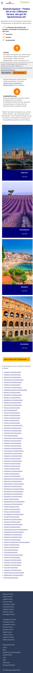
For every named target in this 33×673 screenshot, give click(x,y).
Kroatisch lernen (8, 612)
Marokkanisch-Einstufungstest (14, 489)
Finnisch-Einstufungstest (12, 423)
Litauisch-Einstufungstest (12, 476)
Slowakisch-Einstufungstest (13, 534)
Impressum (6, 662)
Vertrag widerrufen (9, 665)
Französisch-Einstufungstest (13, 425)
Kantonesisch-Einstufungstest (13, 451)
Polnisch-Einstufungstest (12, 512)
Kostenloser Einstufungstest (12, 652)
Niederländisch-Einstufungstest (14, 501)
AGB (4, 660)
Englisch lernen (8, 599)
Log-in (5, 647)
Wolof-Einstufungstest (11, 577)
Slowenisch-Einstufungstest (13, 537)
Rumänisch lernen (8, 622)
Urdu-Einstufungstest (11, 567)
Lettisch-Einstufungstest (12, 468)
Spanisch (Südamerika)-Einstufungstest (17, 542)
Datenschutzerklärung (8, 70)
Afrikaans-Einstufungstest (12, 374)
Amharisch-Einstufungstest (12, 382)
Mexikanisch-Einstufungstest (13, 494)
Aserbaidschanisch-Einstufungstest (15, 390)
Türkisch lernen (8, 634)
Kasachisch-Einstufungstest (13, 453)
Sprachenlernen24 (9, 645)
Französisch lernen (9, 604)
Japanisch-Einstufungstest (12, 446)
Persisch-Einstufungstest (12, 509)
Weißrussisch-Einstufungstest (13, 575)
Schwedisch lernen (9, 624)
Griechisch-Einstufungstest (13, 430)
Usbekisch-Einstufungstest (12, 570)
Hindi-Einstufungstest (11, 435)
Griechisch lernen (8, 607)
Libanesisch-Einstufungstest (13, 471)
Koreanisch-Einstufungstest (13, 461)
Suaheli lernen (7, 632)
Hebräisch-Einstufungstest (12, 433)
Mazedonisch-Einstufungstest (13, 491)
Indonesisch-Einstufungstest (13, 438)
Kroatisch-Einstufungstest (12, 463)
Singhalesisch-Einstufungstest (14, 532)
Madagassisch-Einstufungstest (14, 479)
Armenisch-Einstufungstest (12, 387)
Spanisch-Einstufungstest (12, 539)
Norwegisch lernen (9, 614)
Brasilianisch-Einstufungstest (13, 400)
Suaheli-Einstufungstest (11, 545)
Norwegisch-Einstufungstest (13, 504)
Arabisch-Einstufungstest (12, 385)
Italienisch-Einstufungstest (12, 443)
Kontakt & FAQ (7, 655)
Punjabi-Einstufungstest (11, 517)
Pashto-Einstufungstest (11, 506)
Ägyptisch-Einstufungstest (12, 372)
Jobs (4, 657)
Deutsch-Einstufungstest (12, 413)
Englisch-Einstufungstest (12, 415)
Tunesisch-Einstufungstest (12, 560)
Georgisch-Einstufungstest (12, 428)
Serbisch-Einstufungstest (12, 527)
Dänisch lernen (7, 596)
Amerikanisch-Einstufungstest (13, 380)
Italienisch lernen (8, 609)
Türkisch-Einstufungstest (12, 557)
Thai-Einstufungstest (10, 552)
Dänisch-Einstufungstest (12, 408)
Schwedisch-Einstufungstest (13, 524)
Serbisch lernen (8, 627)
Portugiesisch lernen (9, 619)
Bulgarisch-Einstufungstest (12, 402)
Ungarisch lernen (8, 637)
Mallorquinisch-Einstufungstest (14, 484)
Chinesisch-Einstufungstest (13, 405)
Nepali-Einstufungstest (11, 499)
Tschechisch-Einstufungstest (13, 555)
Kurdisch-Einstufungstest (12, 466)
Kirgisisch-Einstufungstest (12, 458)
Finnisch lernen (8, 602)
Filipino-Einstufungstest (11, 420)
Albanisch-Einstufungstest (12, 377)
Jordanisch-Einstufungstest (13, 448)
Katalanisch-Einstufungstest (13, 456)
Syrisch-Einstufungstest (11, 547)
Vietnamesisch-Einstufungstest (14, 572)
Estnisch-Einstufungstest (12, 418)
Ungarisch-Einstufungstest (12, 565)
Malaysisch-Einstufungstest (13, 481)
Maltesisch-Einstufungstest (13, 486)
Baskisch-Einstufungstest (12, 392)
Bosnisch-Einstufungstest (12, 397)
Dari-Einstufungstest (10, 410)
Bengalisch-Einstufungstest (13, 395)
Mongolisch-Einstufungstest (13, 496)
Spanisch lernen (8, 629)
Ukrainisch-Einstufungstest (12, 562)
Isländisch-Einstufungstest (12, 440)
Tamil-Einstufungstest (11, 550)
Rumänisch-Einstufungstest (13, 519)
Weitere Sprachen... (9, 640)
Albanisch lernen (8, 594)
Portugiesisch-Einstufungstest (13, 514)
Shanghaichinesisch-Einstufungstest (16, 529)
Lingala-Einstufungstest (11, 473)
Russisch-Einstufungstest (12, 522)
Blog (4, 650)
